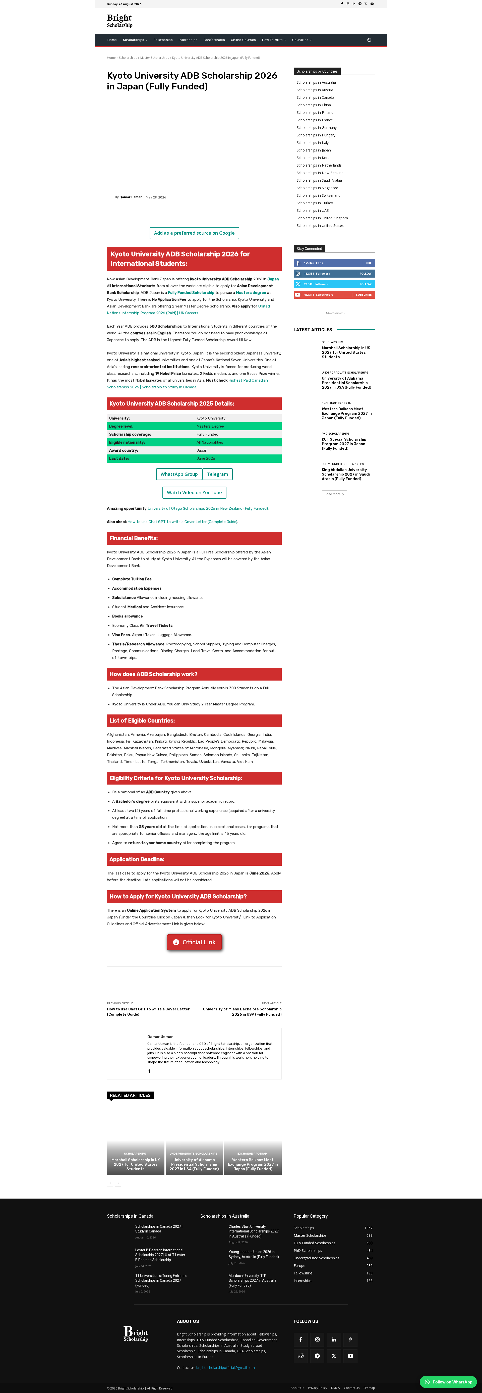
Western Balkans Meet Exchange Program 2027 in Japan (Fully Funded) (253, 1164)
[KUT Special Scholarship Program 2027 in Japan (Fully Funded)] (306, 441)
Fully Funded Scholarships (343, 464)
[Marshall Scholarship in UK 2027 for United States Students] (135, 1140)
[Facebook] (342, 4)
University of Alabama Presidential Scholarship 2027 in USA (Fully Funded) (194, 1164)
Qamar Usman (131, 197)
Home (111, 58)
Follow (366, 273)
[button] (369, 40)
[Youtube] (372, 4)
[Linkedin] (354, 4)
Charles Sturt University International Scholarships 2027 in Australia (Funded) (254, 1231)
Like (369, 263)
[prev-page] (110, 1183)
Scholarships (128, 58)
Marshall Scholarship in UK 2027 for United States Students (135, 1164)
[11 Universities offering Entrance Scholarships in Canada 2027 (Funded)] (119, 1282)
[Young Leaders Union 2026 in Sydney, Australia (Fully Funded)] (212, 1258)
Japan (273, 279)
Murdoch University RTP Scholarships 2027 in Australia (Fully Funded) (252, 1280)
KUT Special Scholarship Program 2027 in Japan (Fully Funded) (344, 444)
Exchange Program (252, 1153)
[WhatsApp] (178, 215)
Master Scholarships (154, 58)
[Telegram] (360, 4)
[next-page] (118, 1183)
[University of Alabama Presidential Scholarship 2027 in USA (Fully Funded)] (194, 1140)
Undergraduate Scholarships (193, 1153)
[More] (189, 215)
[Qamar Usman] (111, 197)
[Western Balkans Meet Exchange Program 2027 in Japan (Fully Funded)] (253, 1140)
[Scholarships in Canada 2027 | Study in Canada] (119, 1232)
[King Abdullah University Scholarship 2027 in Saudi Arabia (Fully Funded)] (306, 472)
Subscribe (364, 294)
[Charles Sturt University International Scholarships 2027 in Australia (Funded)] (212, 1232)
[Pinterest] (166, 215)
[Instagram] (348, 4)
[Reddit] (301, 1356)
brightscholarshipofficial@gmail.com (225, 1367)
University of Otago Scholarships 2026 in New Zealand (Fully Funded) (208, 508)
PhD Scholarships (335, 433)
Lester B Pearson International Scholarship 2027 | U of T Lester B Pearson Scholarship (160, 1255)
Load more (333, 494)
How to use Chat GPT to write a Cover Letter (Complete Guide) (182, 522)
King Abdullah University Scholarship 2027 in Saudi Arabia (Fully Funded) (346, 474)
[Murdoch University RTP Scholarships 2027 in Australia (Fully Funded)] (212, 1282)
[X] (366, 4)
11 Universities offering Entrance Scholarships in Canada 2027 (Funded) (161, 1280)
